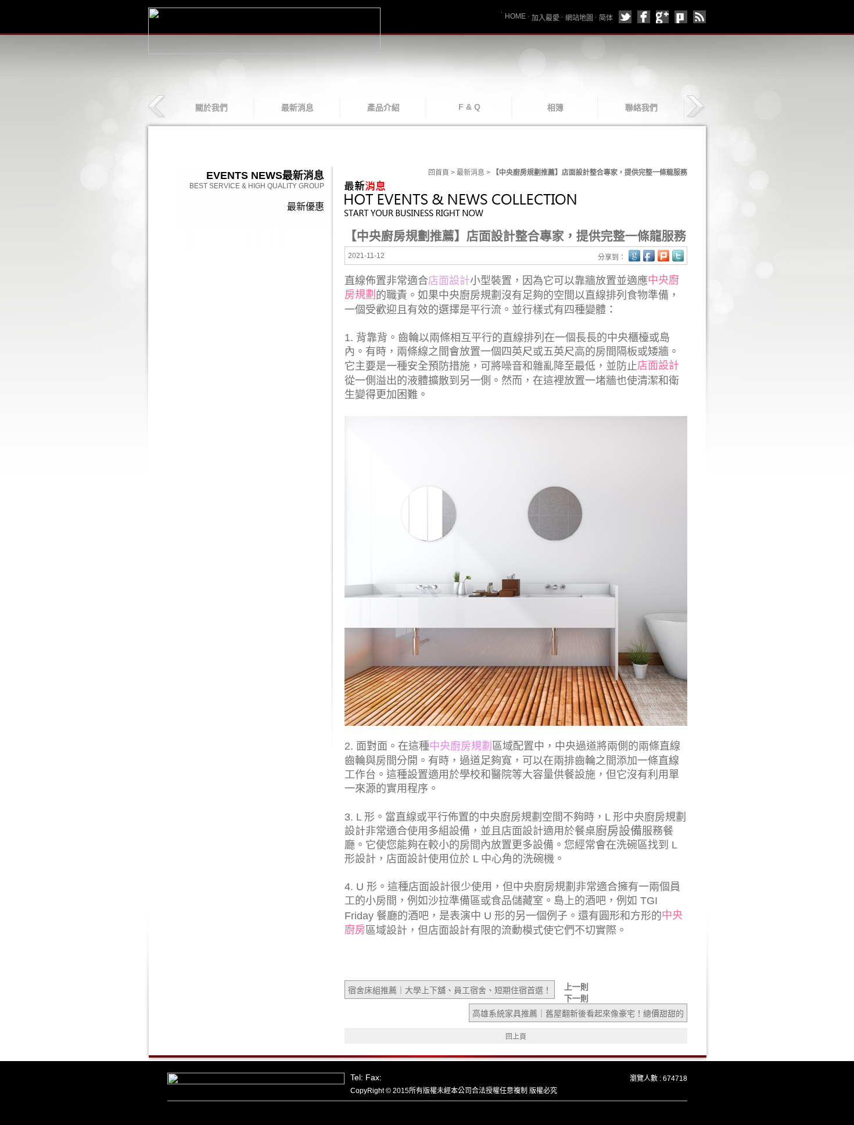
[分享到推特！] (678, 255)
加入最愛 (545, 18)
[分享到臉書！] (649, 255)
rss (699, 16)
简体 (606, 18)
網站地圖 (579, 18)
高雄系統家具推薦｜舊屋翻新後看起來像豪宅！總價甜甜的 (578, 1013)
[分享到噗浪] (680, 16)
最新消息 (297, 107)
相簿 (555, 107)
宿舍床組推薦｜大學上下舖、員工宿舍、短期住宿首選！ (449, 990)
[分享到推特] (625, 16)
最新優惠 (305, 207)
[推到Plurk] (663, 255)
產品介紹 (383, 107)
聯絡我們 (641, 107)
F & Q (469, 107)
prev (158, 107)
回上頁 (515, 1037)
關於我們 (211, 107)
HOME (515, 16)
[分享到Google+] (662, 16)
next (695, 107)
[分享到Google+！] (634, 255)
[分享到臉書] (643, 16)
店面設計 (658, 365)
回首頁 (438, 173)
